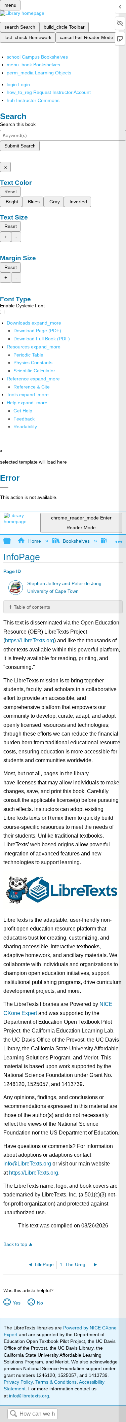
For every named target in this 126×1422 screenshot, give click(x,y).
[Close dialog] (4, 487)
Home (34, 541)
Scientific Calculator (34, 370)
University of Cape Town (53, 591)
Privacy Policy (18, 1382)
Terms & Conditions (56, 1382)
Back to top (15, 1244)
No (40, 1303)
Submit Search (20, 145)
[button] (24, 418)
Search (13, 1414)
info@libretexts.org (28, 1395)
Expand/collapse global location (119, 539)
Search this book (18, 124)
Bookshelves (76, 541)
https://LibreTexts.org (29, 640)
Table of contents (32, 607)
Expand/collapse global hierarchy (11, 541)
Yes (16, 1303)
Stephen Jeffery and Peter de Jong (64, 583)
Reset (10, 191)
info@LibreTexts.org (27, 1163)
